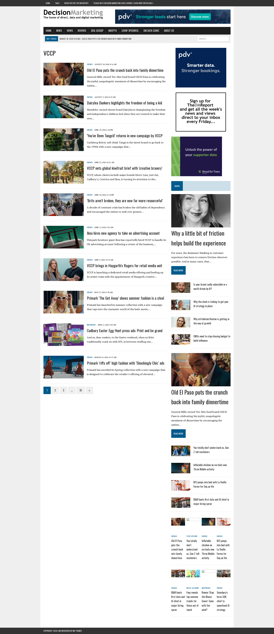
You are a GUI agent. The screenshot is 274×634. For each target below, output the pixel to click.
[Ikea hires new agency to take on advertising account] (63, 246)
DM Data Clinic (151, 30)
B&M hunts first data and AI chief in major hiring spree (178, 601)
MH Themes (77, 630)
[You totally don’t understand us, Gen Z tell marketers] (180, 454)
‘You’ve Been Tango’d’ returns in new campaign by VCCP (125, 135)
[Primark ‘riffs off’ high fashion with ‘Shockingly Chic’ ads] (63, 376)
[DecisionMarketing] (73, 14)
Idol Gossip (97, 30)
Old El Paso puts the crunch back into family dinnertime (125, 70)
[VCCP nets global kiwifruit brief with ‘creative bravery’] (63, 181)
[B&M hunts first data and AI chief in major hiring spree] (180, 506)
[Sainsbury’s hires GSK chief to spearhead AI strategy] (223, 575)
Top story (191, 536)
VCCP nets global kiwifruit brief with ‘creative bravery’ (124, 168)
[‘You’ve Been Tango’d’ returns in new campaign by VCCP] (63, 149)
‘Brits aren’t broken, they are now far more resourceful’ (125, 200)
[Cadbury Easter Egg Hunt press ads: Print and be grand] (63, 343)
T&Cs (57, 3)
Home (48, 3)
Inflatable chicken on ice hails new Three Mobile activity (208, 549)
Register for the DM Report (76, 3)
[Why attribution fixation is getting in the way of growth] (180, 325)
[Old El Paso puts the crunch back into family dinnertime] (63, 83)
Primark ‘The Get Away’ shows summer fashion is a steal (125, 298)
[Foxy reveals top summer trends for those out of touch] (193, 575)
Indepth (112, 30)
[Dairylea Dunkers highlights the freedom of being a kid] (63, 116)
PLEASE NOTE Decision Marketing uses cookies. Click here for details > (124, 3)
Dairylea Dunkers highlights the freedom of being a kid (124, 103)
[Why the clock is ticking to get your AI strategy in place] (180, 308)
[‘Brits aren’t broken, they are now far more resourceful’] (63, 214)
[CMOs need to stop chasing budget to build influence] (180, 342)
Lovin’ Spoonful (130, 30)
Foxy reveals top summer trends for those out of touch (192, 601)
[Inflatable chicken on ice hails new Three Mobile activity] (180, 471)
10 (80, 390)
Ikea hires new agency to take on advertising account (123, 233)
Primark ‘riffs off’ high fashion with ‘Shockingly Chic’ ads (125, 363)
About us (169, 30)
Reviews (82, 30)
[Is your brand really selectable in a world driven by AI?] (180, 291)
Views (70, 30)
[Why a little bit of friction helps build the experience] (201, 225)
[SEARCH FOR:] (213, 38)
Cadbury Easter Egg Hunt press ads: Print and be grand (124, 330)
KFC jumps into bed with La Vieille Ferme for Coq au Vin (223, 549)
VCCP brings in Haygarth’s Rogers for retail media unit (124, 265)
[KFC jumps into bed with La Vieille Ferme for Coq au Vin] (180, 488)
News (59, 30)
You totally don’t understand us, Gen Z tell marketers (192, 549)
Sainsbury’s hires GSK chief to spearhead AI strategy (223, 601)
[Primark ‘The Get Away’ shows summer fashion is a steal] (63, 311)
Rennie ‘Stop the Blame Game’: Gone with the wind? (208, 601)
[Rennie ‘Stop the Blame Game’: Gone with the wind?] (208, 575)
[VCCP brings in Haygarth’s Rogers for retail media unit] (63, 278)
